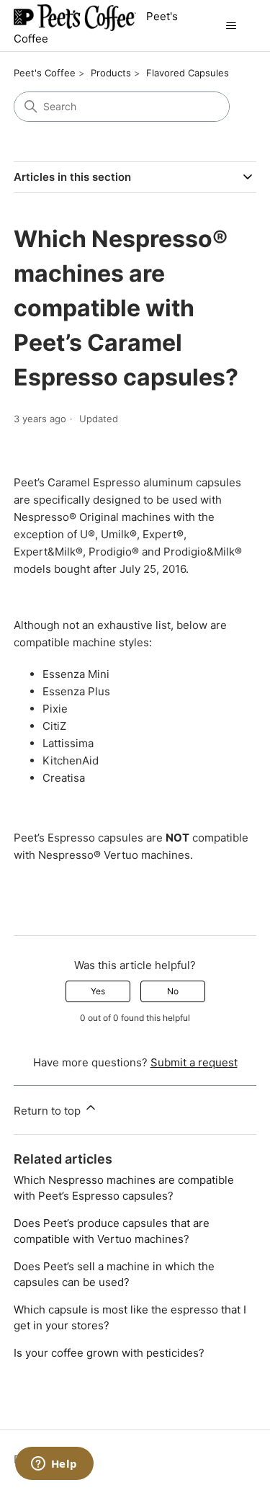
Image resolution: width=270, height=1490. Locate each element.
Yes (98, 991)
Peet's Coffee (45, 73)
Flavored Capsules (187, 73)
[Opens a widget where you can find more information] (54, 1465)
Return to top (49, 1111)
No (173, 991)
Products (111, 73)
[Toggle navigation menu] (230, 25)
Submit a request (194, 1062)
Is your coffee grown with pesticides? (109, 1353)
